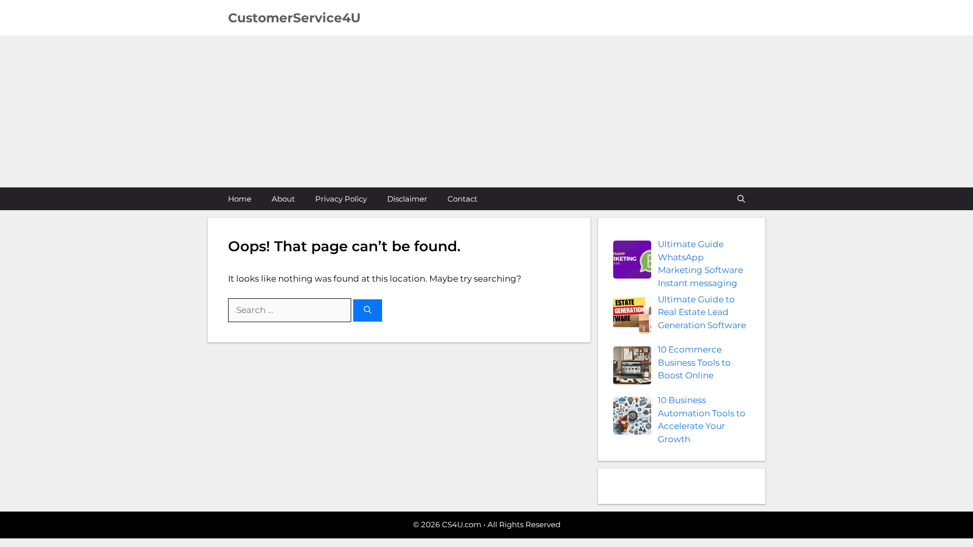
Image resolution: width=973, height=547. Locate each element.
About (283, 199)
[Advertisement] (486, 111)
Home (239, 199)
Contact (462, 199)
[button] (741, 198)
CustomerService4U (294, 17)
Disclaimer (407, 199)
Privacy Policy (341, 199)
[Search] (367, 310)
